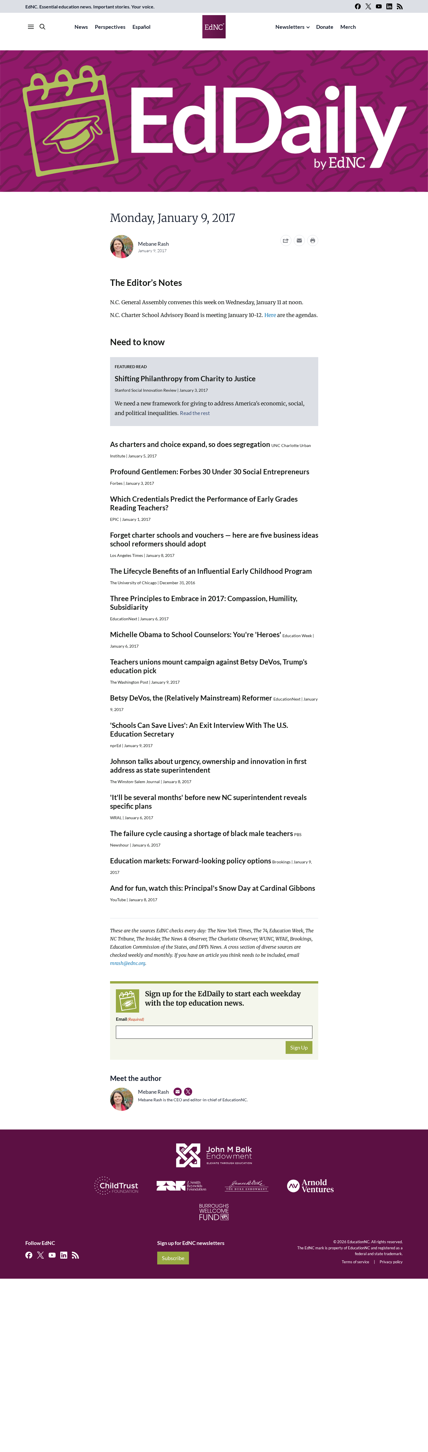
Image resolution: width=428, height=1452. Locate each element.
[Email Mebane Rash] (178, 1092)
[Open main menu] (30, 26)
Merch (348, 27)
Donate (324, 27)
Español (141, 27)
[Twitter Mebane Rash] (188, 1092)
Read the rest (195, 413)
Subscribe (173, 1258)
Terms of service (355, 1261)
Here (270, 315)
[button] (299, 240)
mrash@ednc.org (127, 963)
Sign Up (299, 1047)
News (81, 27)
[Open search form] (42, 26)
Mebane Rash (153, 243)
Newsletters (290, 27)
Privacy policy (391, 1261)
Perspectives (110, 27)
